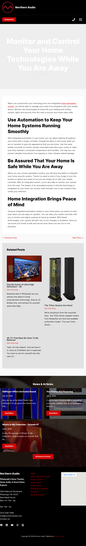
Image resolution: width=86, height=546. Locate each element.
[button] (9, 19)
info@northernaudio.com (11, 516)
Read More (9, 413)
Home (33, 473)
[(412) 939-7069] (73, 19)
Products (34, 492)
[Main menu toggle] (80, 19)
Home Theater (37, 479)
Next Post (78, 238)
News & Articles (37, 495)
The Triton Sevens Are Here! (58, 305)
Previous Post (9, 238)
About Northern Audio (40, 476)
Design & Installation (39, 488)
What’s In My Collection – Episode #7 (20, 424)
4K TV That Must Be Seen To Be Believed (22, 339)
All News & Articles (43, 457)
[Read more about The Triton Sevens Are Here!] (61, 279)
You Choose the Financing (59, 391)
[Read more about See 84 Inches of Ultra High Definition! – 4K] (24, 268)
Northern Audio (25, 7)
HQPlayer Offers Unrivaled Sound (19, 391)
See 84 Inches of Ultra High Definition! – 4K (20, 285)
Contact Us (5, 519)
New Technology (12, 290)
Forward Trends (59, 536)
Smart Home (36, 485)
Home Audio (36, 482)
